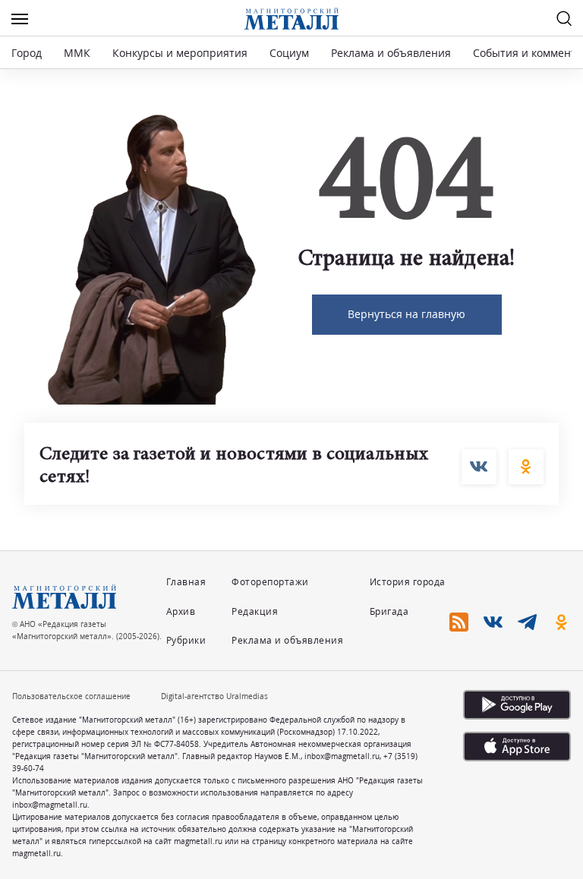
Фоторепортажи (270, 581)
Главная (186, 581)
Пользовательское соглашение (71, 696)
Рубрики (186, 640)
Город (26, 53)
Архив (181, 611)
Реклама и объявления (391, 53)
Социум (289, 53)
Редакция (255, 611)
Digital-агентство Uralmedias (214, 696)
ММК (77, 53)
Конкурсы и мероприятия (181, 53)
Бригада (389, 611)
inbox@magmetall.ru (342, 756)
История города (408, 581)
